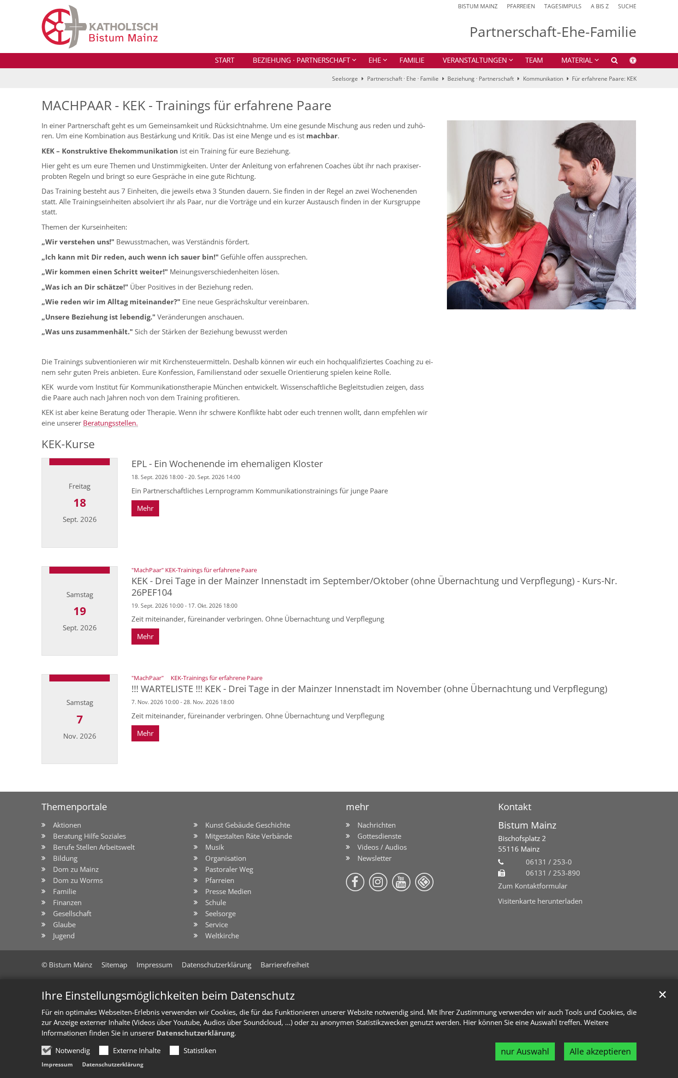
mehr (357, 806)
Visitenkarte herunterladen (540, 901)
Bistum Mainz (527, 825)
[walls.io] (424, 882)
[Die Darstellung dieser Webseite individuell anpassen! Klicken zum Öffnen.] (627, 61)
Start (224, 60)
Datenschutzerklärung (195, 1032)
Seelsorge (345, 79)
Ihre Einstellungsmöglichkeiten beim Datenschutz (168, 995)
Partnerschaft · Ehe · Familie (403, 79)
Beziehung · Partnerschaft (480, 79)
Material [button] (577, 60)
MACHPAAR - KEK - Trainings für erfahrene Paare (187, 105)
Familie (411, 60)
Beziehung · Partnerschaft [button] (301, 60)
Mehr (145, 508)
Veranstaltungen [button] (475, 60)
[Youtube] (401, 882)
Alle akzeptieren (600, 1051)
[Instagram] (378, 882)
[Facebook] (355, 882)
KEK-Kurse (68, 444)
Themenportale (74, 806)
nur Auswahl (525, 1051)
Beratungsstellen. (110, 422)
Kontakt (514, 806)
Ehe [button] (375, 60)
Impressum (57, 1064)
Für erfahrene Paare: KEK (604, 79)
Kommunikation (543, 79)
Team (534, 60)
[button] (608, 61)
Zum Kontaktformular (532, 885)
